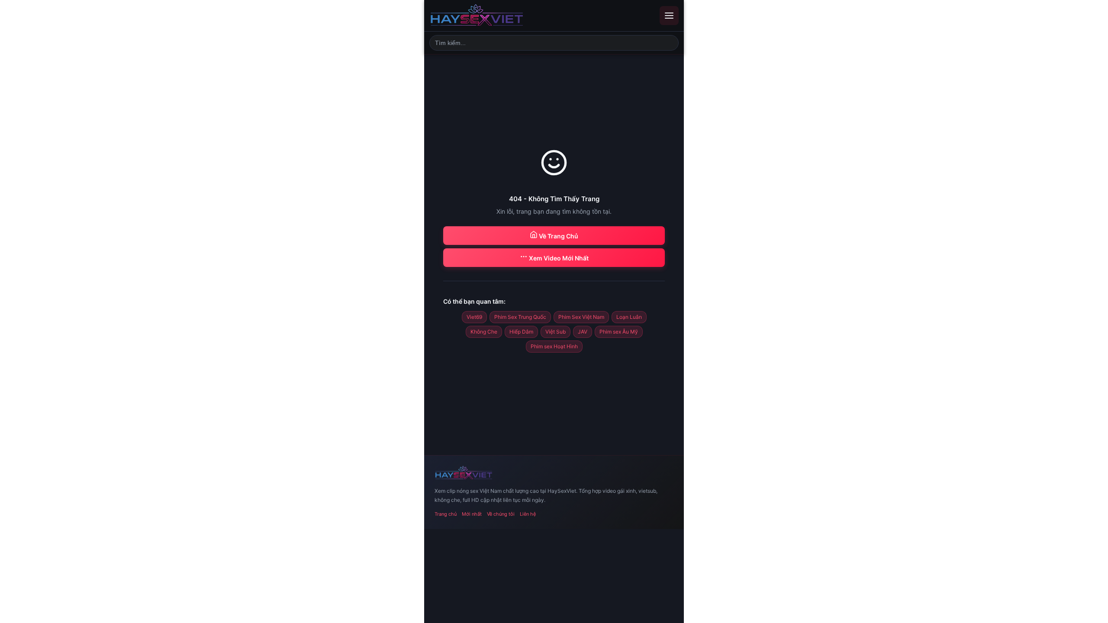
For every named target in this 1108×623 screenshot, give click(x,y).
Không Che (483, 331)
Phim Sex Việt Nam (581, 317)
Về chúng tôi (501, 514)
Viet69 (474, 317)
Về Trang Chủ (558, 236)
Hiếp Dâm (521, 331)
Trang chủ (446, 514)
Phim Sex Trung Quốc (520, 317)
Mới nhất (472, 514)
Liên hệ (528, 514)
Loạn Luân (629, 317)
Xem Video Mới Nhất (558, 258)
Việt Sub (555, 331)
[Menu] (669, 15)
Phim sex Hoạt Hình (554, 346)
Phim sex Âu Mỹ (618, 331)
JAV (582, 331)
